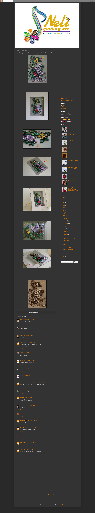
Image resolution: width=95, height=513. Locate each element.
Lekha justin (22, 413)
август (65, 224)
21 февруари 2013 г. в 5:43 (38, 382)
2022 (64, 202)
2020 (64, 205)
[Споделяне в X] (34, 312)
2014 (64, 215)
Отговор (21, 323)
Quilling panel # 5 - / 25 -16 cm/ (69, 238)
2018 (64, 208)
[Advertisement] (37, 483)
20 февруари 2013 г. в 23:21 (31, 368)
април (65, 231)
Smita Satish (22, 368)
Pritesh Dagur (23, 427)
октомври (66, 221)
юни (64, 228)
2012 (64, 255)
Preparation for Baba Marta (68, 247)
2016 (64, 212)
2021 (64, 204)
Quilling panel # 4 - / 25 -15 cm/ (69, 240)
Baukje (21, 352)
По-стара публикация (52, 494)
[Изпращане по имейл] (32, 312)
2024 (64, 199)
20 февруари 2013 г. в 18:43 (29, 319)
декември (66, 218)
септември (66, 223)
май (64, 229)
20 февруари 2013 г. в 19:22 (28, 335)
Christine (22, 397)
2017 (64, 210)
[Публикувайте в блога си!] (33, 312)
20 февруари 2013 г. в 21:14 (28, 352)
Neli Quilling (22, 420)
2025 (64, 197)
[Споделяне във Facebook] (36, 312)
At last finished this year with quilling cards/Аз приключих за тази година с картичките (72, 182)
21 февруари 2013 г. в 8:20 (28, 390)
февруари (66, 234)
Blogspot (64, 108)
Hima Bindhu (22, 435)
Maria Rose (22, 442)
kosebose (22, 405)
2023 (64, 200)
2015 (64, 213)
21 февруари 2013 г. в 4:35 (29, 375)
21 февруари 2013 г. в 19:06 (31, 427)
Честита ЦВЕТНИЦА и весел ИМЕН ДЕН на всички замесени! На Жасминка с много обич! (73, 189)
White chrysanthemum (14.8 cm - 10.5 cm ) (72, 168)
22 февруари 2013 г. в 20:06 (30, 442)
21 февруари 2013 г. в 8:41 (29, 397)
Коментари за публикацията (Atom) (30, 496)
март (65, 233)
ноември (65, 220)
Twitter (63, 106)
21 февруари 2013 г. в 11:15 (30, 405)
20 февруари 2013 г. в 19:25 (29, 342)
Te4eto (21, 390)
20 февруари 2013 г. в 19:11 (27, 326)
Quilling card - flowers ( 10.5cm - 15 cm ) (72, 134)
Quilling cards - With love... (68, 249)
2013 (64, 217)
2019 (64, 207)
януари (65, 253)
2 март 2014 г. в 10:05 (28, 449)
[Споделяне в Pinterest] (37, 312)
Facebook (64, 105)
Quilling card (65, 251)
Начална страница (37, 494)
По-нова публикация (21, 494)
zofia (21, 335)
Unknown (22, 342)
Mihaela (21, 319)
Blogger (62, 504)
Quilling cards (66, 244)
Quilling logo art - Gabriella (68, 246)
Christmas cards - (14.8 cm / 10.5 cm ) (72, 175)
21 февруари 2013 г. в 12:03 (32, 420)
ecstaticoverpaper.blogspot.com (26, 382)
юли (64, 226)
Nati (21, 326)
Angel (21, 360)
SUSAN (21, 375)
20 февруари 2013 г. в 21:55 (28, 360)
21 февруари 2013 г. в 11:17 (30, 413)
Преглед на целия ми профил (67, 100)
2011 (64, 256)
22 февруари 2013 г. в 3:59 (31, 435)
